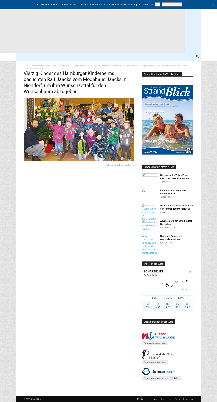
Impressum (188, 399)
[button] (197, 56)
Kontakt (154, 399)
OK (157, 4)
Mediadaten (142, 399)
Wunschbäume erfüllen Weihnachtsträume (50, 65)
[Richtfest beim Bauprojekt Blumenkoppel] (150, 194)
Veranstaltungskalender (155, 343)
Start (26, 65)
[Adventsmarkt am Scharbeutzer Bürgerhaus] (150, 224)
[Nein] (213, 4)
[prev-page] (144, 252)
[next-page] (149, 252)
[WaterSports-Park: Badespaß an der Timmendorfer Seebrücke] (150, 217)
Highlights (174, 378)
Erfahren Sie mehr (172, 4)
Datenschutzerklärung (170, 399)
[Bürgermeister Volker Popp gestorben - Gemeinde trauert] (150, 179)
